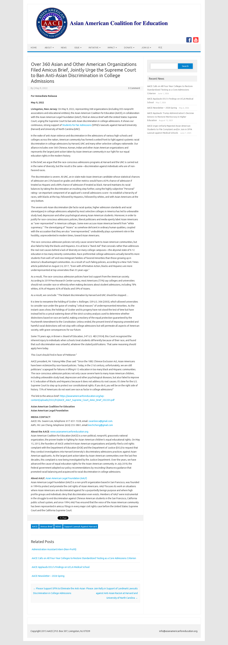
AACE (35, 526)
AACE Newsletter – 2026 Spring (48, 576)
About (48, 47)
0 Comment (134, 88)
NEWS (63, 47)
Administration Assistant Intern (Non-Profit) (54, 549)
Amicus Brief (46, 526)
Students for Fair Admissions (77, 125)
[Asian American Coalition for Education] (103, 43)
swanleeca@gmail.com (100, 421)
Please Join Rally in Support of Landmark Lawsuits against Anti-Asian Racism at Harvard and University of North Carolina (112, 593)
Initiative (93, 47)
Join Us (145, 47)
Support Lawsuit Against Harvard (80, 526)
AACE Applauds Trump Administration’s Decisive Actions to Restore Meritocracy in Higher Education (170, 116)
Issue (76, 47)
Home (34, 47)
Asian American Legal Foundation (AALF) (66, 478)
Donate (128, 47)
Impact (111, 47)
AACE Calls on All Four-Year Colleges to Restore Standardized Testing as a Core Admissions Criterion (84, 558)
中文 (160, 47)
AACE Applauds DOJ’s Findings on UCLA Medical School (61, 567)
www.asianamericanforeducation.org (69, 431)
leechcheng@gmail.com (100, 425)
